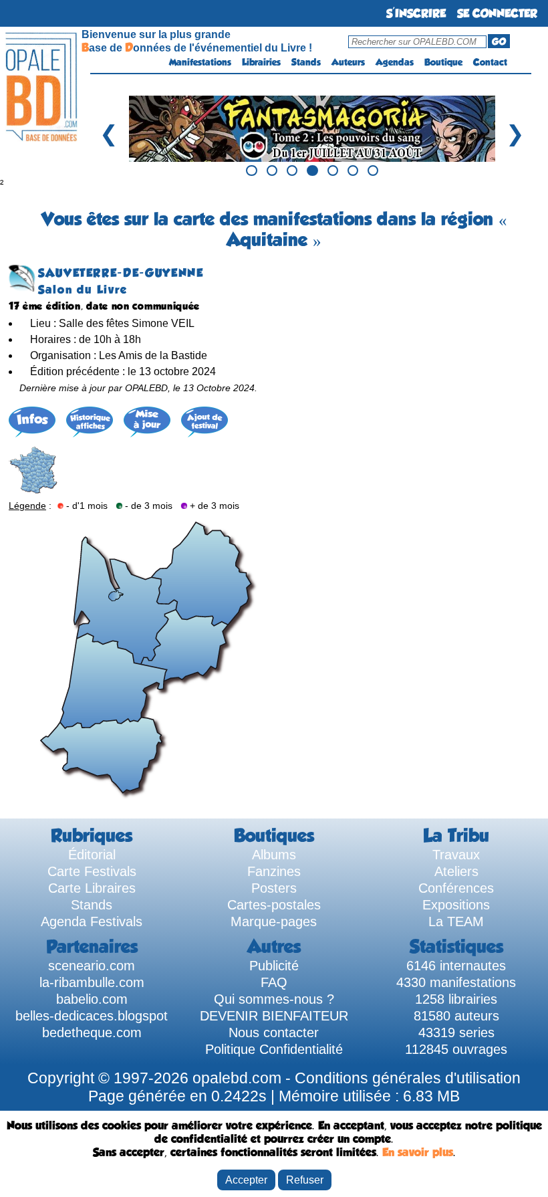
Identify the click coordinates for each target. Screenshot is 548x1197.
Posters (274, 888)
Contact (490, 62)
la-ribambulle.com (91, 982)
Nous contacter (274, 1032)
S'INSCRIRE (416, 13)
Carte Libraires (92, 888)
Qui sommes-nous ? (274, 999)
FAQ (274, 982)
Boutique (443, 62)
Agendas (395, 62)
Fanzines (274, 871)
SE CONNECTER (497, 13)
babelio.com (92, 999)
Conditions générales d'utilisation (408, 1078)
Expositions (456, 904)
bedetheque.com (92, 1032)
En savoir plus (417, 1152)
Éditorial (92, 854)
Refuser (304, 1180)
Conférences (456, 888)
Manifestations (200, 62)
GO (499, 41)
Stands (306, 62)
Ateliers (456, 871)
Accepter (246, 1180)
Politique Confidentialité (274, 1049)
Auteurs (348, 62)
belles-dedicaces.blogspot (91, 1015)
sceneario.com (91, 965)
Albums (274, 854)
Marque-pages (274, 921)
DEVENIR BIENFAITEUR (274, 1015)
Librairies (261, 62)
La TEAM (456, 921)
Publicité (274, 965)
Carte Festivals (91, 871)
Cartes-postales (274, 904)
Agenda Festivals (91, 921)
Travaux (456, 854)
